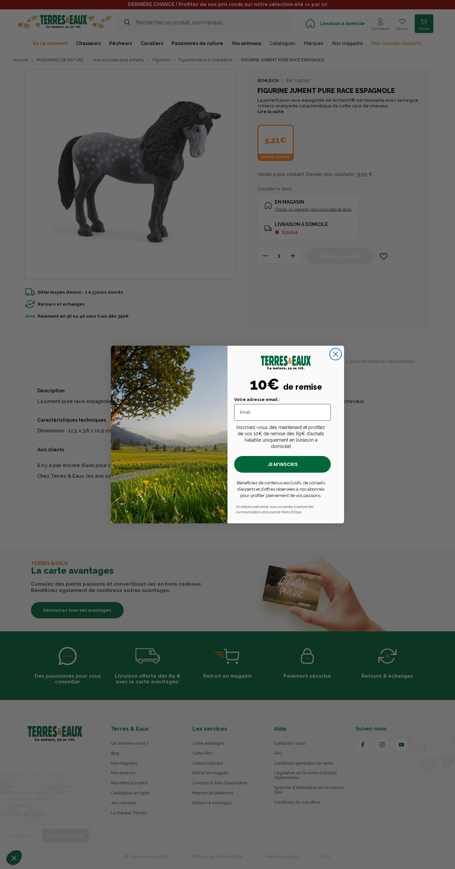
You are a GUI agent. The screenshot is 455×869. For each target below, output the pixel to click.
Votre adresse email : (256, 399)
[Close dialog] (335, 354)
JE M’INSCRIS (282, 464)
